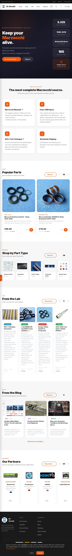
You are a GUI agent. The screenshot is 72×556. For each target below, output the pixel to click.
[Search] (56, 6)
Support (45, 6)
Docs (38, 6)
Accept (40, 553)
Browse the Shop (10, 59)
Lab (32, 6)
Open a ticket (42, 531)
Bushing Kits (43, 214)
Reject (32, 553)
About (54, 1)
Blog (26, 6)
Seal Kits (7, 214)
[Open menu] (1, 278)
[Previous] (59, 174)
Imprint (60, 1)
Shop (20, 6)
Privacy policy (10, 548)
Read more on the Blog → (36, 441)
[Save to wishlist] (27, 230)
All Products (23, 521)
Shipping (40, 528)
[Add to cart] (31, 230)
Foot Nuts (22, 531)
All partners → (49, 464)
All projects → (49, 301)
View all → (50, 174)
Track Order (67, 1)
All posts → (50, 395)
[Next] (68, 174)
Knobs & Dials (24, 528)
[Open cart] (61, 6)
